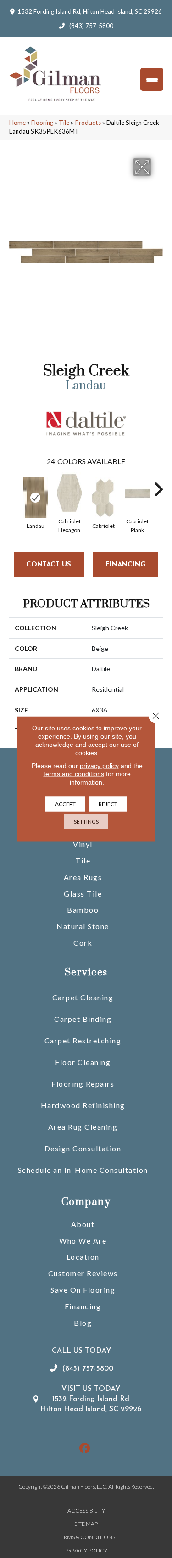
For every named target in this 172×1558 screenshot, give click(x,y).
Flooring (42, 122)
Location (83, 1256)
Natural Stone (82, 926)
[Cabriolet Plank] (137, 493)
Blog (83, 1322)
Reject (108, 804)
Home (17, 122)
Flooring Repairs (82, 1083)
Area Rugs (83, 877)
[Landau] (35, 498)
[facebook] (84, 1448)
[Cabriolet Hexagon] (69, 493)
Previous (14, 484)
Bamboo (83, 909)
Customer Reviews (83, 1273)
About (83, 1224)
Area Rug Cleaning (83, 1126)
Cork (82, 942)
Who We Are (82, 1240)
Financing (83, 1306)
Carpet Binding (82, 1018)
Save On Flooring (82, 1289)
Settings (86, 821)
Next (158, 484)
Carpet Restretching (83, 1040)
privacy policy (99, 765)
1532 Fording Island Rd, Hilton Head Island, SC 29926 (89, 11)
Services (86, 972)
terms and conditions (74, 774)
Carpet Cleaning (83, 997)
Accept (65, 804)
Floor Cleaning (83, 1062)
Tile (64, 122)
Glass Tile (83, 893)
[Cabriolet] (103, 498)
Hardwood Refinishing (83, 1105)
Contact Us (48, 564)
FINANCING (125, 564)
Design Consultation (83, 1148)
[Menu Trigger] (151, 79)
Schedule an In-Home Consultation (83, 1170)
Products (88, 122)
